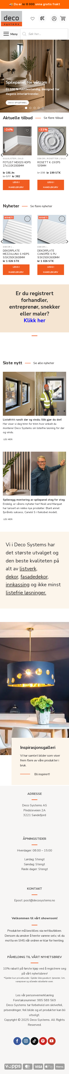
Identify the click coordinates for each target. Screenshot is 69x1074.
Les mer (7, 439)
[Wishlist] (32, 18)
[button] (62, 18)
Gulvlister (9, 158)
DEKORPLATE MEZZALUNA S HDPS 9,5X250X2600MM (16, 254)
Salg (21, 158)
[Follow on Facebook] (17, 1041)
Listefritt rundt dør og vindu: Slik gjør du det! (32, 419)
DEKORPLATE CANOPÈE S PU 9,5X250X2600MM (48, 254)
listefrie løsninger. (26, 592)
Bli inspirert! (42, 774)
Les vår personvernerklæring (35, 995)
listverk (28, 568)
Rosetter (52, 158)
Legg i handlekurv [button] (16, 185)
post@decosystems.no (39, 900)
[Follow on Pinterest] (43, 1041)
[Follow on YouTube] (52, 1041)
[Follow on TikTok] (35, 1041)
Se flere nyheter (41, 206)
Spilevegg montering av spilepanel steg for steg (34, 500)
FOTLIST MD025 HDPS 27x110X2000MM (17, 164)
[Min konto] (54, 18)
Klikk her (34, 320)
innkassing (18, 584)
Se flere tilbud (53, 118)
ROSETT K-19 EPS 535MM (48, 164)
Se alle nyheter (43, 363)
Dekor (41, 158)
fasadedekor (34, 576)
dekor (12, 576)
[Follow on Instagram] (26, 1041)
